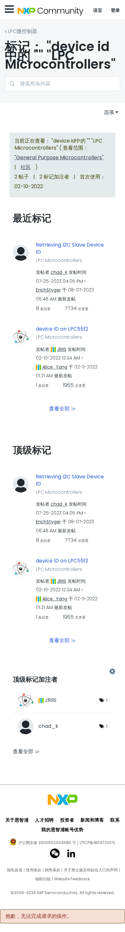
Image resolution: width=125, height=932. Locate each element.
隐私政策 (14, 870)
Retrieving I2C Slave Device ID (70, 248)
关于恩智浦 (17, 820)
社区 (26, 167)
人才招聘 (44, 820)
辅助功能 (43, 879)
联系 (115, 820)
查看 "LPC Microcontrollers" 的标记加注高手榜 (62, 671)
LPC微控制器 (22, 31)
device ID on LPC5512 (62, 329)
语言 (98, 10)
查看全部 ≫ (62, 408)
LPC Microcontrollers (59, 260)
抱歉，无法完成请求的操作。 (38, 916)
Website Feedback (72, 879)
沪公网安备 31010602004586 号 (47, 843)
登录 (115, 10)
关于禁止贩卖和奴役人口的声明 (91, 870)
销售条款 (52, 870)
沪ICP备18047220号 (97, 843)
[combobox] (62, 83)
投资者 (67, 820)
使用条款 (33, 870)
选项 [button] (109, 112)
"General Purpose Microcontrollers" (59, 157)
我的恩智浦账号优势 (62, 829)
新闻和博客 (92, 820)
